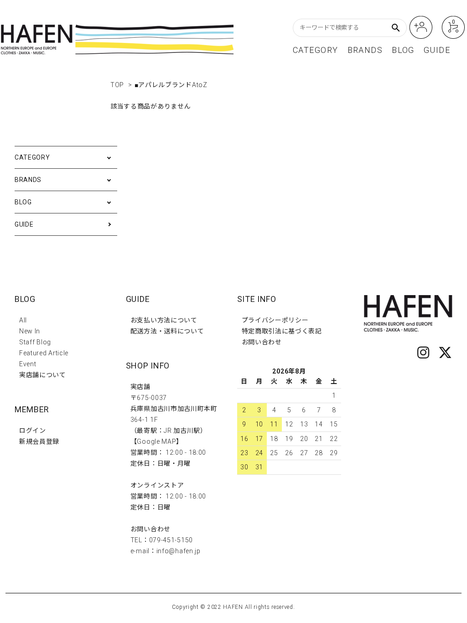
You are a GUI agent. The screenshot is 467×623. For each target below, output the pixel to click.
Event (27, 364)
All (23, 320)
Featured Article (43, 353)
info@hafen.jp (178, 551)
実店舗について (42, 375)
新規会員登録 (39, 441)
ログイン (32, 430)
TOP (117, 84)
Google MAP (156, 441)
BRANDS (365, 50)
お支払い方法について (163, 320)
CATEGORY (315, 50)
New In (29, 331)
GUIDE (437, 50)
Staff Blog (35, 342)
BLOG (403, 50)
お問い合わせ (262, 342)
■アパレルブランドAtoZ (171, 84)
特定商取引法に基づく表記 (282, 331)
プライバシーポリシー (275, 320)
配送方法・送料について (167, 331)
